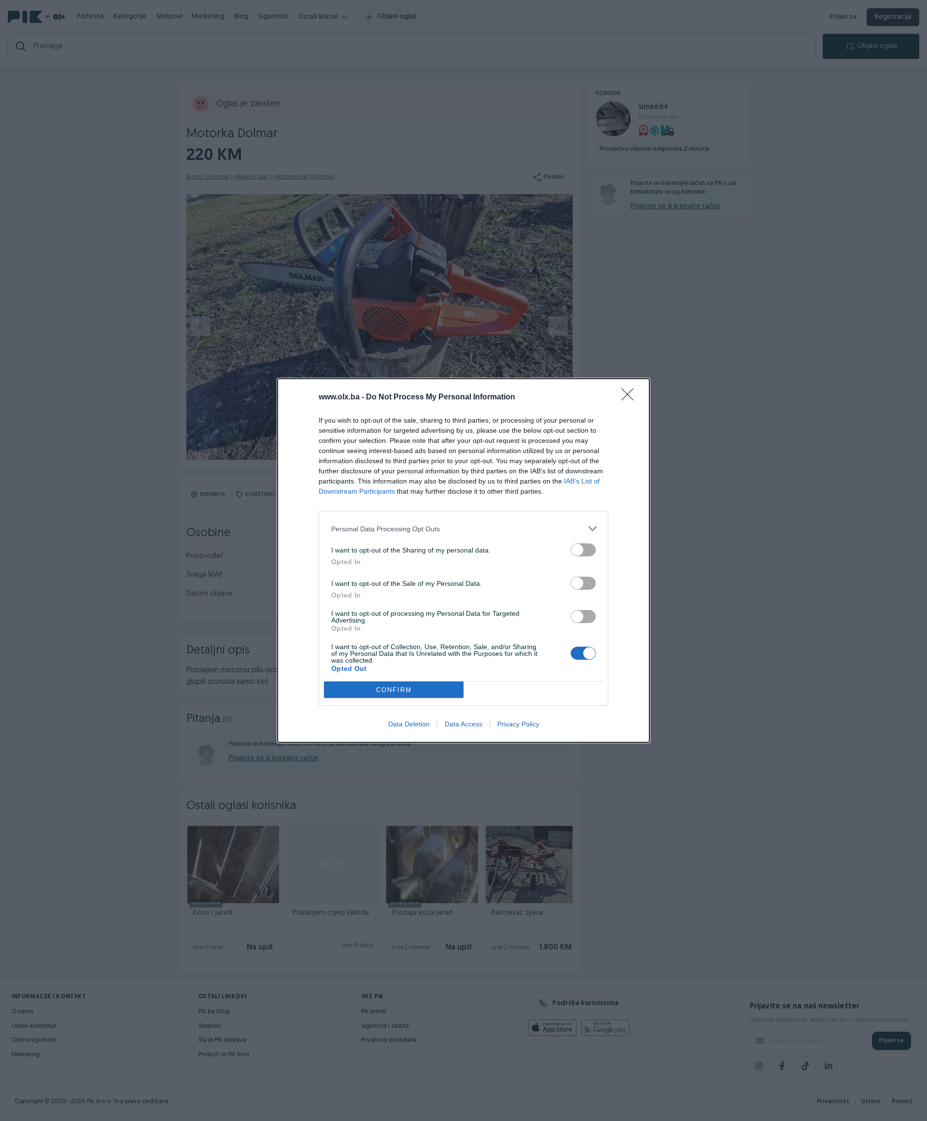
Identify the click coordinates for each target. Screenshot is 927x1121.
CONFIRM (394, 690)
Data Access (463, 724)
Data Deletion (409, 724)
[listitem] (463, 529)
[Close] (630, 397)
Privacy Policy (518, 724)
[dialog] (463, 560)
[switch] (583, 549)
